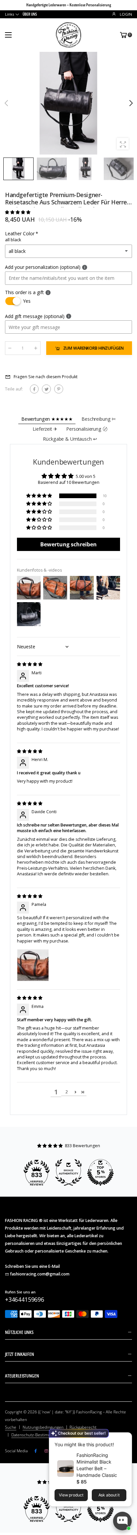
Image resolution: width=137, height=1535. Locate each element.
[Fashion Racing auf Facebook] (36, 1450)
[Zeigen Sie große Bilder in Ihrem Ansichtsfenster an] (123, 144)
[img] (29, 664)
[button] (130, 103)
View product (71, 1494)
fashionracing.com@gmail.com (39, 1274)
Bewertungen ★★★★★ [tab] (47, 419)
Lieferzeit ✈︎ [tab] (45, 429)
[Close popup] (125, 1438)
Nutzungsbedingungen (43, 1427)
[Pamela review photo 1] (33, 965)
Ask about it (109, 1494)
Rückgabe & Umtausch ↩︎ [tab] (70, 439)
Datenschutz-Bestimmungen (37, 1435)
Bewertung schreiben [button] (68, 544)
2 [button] (67, 1092)
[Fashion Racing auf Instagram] (46, 1450)
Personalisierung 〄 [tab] (86, 429)
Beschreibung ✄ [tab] (98, 419)
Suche (10, 1427)
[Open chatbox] (122, 1521)
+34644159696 (24, 1299)
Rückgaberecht (82, 1427)
